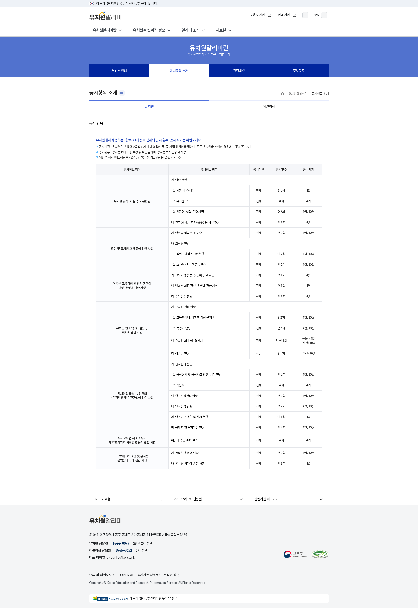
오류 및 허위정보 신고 (103, 575)
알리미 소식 (190, 30)
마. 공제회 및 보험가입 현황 (188, 427)
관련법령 (239, 70)
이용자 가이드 (258, 15)
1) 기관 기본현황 (183, 190)
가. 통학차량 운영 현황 (185, 452)
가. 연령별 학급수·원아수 (186, 232)
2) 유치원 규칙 (182, 201)
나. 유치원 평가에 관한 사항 (188, 463)
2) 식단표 (179, 385)
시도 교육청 (102, 499)
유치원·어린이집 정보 (149, 30)
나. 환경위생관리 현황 (184, 395)
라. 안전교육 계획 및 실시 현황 (189, 417)
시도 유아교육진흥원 (188, 499)
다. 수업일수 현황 (181, 296)
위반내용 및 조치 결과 (184, 440)
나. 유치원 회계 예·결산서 (187, 340)
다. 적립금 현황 (180, 353)
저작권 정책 (171, 575)
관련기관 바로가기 (266, 499)
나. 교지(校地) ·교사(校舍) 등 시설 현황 (195, 222)
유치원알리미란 (104, 30)
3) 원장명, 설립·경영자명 (188, 211)
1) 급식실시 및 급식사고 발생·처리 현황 (197, 374)
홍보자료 (299, 70)
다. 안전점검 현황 (181, 406)
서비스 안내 (119, 70)
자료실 (221, 30)
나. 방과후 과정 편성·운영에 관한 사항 (194, 285)
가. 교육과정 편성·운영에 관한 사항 (192, 275)
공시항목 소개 (179, 70)
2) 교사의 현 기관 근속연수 (189, 264)
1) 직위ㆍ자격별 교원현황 (188, 254)
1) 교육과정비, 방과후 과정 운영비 (194, 317)
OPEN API (128, 575)
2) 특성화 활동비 (183, 328)
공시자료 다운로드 (149, 575)
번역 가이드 (285, 15)
